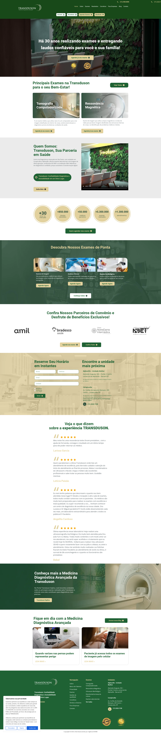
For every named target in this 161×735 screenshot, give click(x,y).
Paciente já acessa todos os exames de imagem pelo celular (104, 655)
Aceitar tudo (32, 728)
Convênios (103, 6)
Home (76, 6)
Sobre (81, 6)
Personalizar (11, 728)
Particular (39, 391)
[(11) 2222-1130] (110, 709)
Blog (120, 6)
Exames (87, 6)
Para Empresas (112, 6)
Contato (125, 6)
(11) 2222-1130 (117, 708)
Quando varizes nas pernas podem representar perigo (54, 655)
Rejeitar (22, 728)
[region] (21, 714)
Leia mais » (40, 661)
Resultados (95, 6)
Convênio (39, 389)
